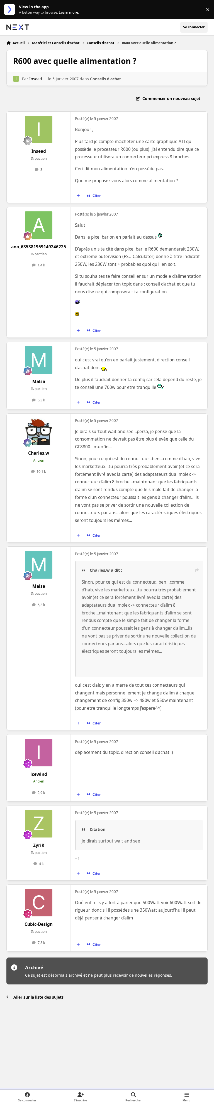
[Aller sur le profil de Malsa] (38, 360)
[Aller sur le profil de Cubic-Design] (38, 902)
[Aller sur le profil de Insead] (16, 79)
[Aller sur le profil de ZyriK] (38, 824)
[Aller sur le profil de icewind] (38, 752)
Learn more (10, 9)
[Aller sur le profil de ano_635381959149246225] (38, 225)
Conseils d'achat (105, 78)
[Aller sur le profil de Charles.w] (38, 431)
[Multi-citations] (78, 195)
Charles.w (38, 453)
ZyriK (38, 845)
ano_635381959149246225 (38, 247)
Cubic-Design (39, 924)
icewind (38, 774)
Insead (35, 78)
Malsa (38, 381)
